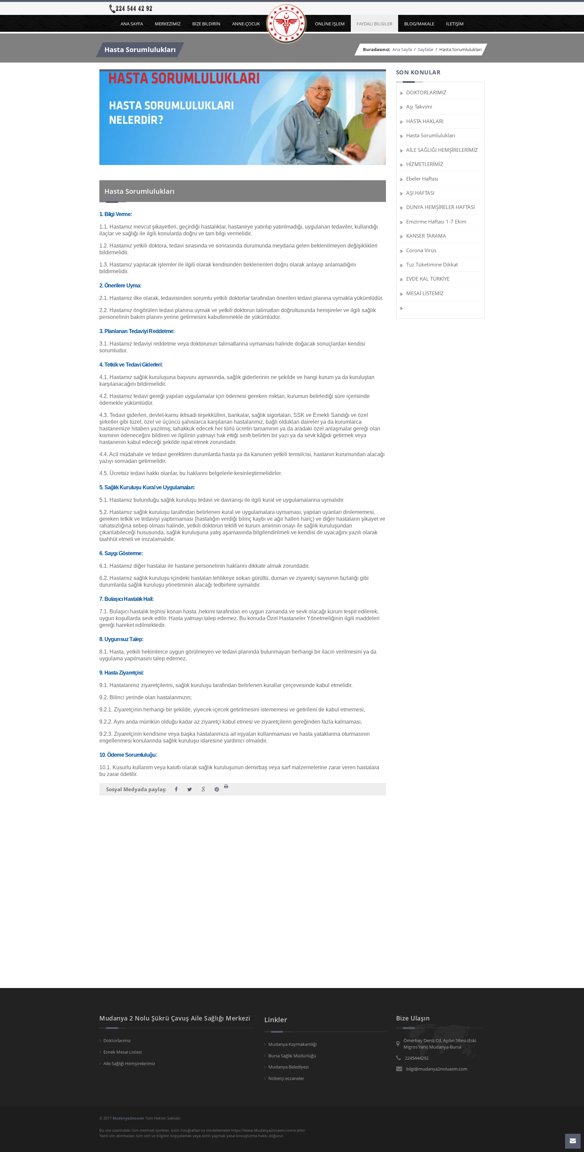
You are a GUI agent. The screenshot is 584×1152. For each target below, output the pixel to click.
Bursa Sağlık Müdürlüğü (292, 1056)
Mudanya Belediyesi (288, 1067)
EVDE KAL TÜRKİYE (427, 278)
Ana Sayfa (287, 23)
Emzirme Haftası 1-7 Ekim (436, 221)
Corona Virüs (421, 250)
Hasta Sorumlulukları (430, 135)
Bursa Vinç (10, 831)
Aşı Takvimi (419, 106)
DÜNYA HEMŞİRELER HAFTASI (440, 207)
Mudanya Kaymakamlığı (292, 1044)
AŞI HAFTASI (420, 192)
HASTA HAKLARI (424, 121)
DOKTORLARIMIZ (426, 92)
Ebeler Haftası (422, 178)
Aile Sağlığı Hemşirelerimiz (129, 1063)
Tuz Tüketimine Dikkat (432, 264)
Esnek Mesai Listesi (122, 1052)
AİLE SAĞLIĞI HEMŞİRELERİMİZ (442, 149)
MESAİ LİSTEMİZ (425, 293)
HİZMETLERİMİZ (424, 164)
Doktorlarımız (117, 1040)
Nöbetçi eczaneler (286, 1078)
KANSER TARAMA (426, 235)
